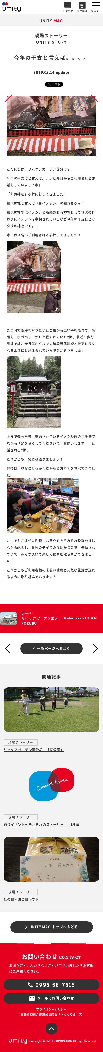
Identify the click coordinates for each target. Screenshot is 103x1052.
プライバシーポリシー (51, 1009)
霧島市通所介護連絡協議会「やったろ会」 (50, 1014)
